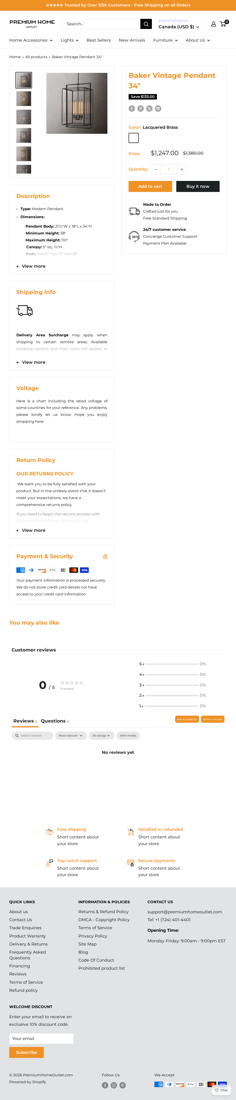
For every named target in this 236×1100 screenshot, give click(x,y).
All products (36, 57)
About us (18, 911)
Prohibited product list (101, 968)
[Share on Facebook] (132, 108)
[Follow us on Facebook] (105, 1085)
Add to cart (150, 186)
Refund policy (23, 990)
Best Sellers (99, 40)
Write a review (213, 719)
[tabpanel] (118, 767)
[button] (172, 664)
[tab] (55, 721)
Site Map (87, 944)
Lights (67, 40)
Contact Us (20, 919)
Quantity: (138, 169)
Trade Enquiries (25, 927)
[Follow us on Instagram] (114, 1085)
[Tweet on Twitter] (149, 108)
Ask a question (187, 719)
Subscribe (26, 1052)
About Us (195, 40)
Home (15, 57)
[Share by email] (158, 108)
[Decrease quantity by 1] (156, 169)
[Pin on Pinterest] (140, 108)
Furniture (163, 40)
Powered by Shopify (27, 1082)
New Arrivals (132, 40)
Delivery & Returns (28, 944)
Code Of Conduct (96, 960)
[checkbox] (128, 735)
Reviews (18, 974)
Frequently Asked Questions (27, 955)
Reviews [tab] (25, 721)
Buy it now (197, 186)
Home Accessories (28, 40)
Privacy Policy (92, 936)
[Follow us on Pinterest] (122, 1085)
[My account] (213, 23)
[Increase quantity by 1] (182, 169)
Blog (83, 952)
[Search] (146, 24)
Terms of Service (26, 982)
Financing (19, 966)
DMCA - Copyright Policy (104, 919)
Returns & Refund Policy (103, 911)
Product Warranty (27, 936)
